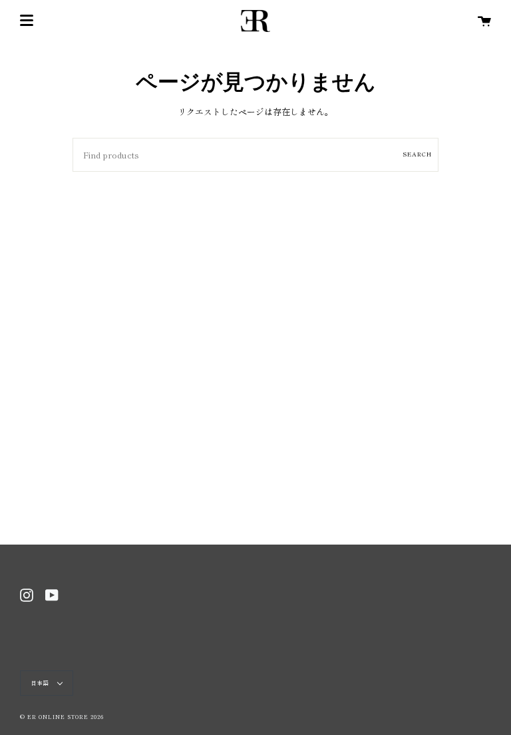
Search (417, 154)
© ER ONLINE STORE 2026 (62, 716)
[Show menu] (26, 21)
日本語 (41, 682)
